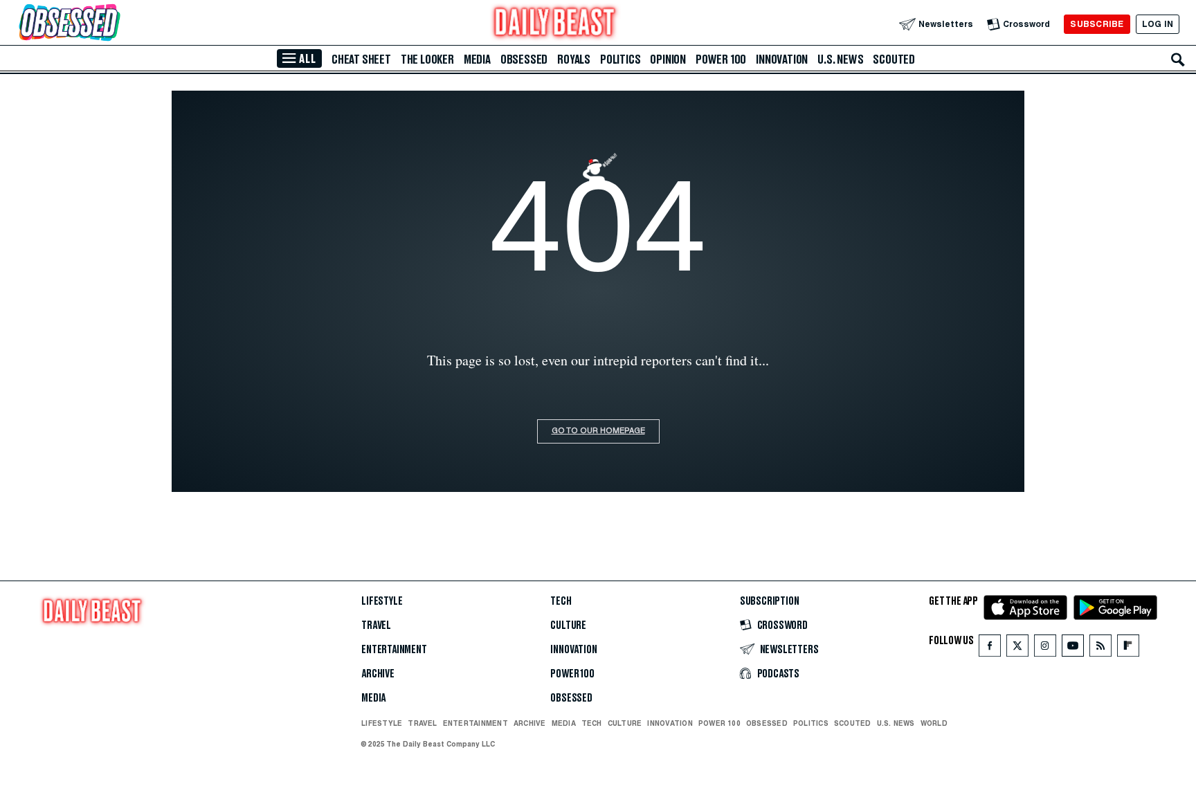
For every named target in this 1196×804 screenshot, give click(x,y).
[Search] (1178, 59)
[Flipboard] (1128, 648)
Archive (378, 673)
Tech (560, 601)
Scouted (894, 59)
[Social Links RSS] (1100, 648)
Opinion (668, 59)
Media (477, 59)
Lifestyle (381, 601)
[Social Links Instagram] (1045, 648)
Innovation (782, 59)
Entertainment (394, 649)
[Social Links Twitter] (1017, 648)
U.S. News (840, 59)
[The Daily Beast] (555, 24)
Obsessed (523, 59)
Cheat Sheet (361, 59)
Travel (376, 625)
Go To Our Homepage (598, 431)
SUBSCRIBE (1096, 24)
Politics (620, 59)
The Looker (427, 59)
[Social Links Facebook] (990, 648)
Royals (573, 59)
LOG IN (1157, 24)
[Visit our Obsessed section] (113, 24)
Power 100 (721, 59)
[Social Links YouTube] (1073, 648)
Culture (568, 625)
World (934, 723)
